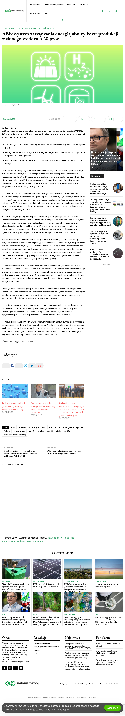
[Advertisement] (106, 281)
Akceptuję (112, 707)
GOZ (4, 614)
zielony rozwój (45, 431)
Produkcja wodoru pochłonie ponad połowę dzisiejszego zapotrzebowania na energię (14, 406)
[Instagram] (10, 668)
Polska (7, 431)
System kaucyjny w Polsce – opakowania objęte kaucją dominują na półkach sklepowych (100, 221)
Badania (6, 581)
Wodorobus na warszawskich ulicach (108, 644)
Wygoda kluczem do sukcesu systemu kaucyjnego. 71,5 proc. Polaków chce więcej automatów (15, 587)
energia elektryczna (73, 427)
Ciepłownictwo (71, 581)
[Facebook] (102, 11)
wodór (32, 431)
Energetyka (8, 28)
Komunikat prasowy (28, 28)
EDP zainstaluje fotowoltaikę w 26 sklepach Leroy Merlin (46, 585)
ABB (13, 427)
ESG (35, 614)
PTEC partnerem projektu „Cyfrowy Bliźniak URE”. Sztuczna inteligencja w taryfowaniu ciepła (76, 587)
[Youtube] (21, 668)
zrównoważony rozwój (15, 435)
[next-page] (117, 133)
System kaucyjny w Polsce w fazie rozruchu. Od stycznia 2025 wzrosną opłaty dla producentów (108, 621)
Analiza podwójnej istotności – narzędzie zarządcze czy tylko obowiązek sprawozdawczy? (100, 189)
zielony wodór (63, 431)
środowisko (19, 431)
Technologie (48, 28)
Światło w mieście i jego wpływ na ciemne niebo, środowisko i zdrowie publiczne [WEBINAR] (20, 453)
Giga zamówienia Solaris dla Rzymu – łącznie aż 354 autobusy (107, 653)
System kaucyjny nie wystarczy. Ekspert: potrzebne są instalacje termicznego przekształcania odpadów (77, 621)
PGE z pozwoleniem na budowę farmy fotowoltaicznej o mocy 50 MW (64, 452)
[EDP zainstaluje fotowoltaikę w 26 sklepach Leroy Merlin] (47, 569)
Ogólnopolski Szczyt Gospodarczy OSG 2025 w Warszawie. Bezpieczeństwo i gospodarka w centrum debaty (100, 206)
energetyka (54, 427)
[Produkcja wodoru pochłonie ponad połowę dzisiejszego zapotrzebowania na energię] (15, 391)
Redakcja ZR (9, 119)
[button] (62, 20)
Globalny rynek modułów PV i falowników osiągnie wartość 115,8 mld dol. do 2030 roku (100, 254)
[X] (116, 11)
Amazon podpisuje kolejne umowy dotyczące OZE (107, 585)
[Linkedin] (109, 11)
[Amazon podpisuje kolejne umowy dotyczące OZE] (109, 569)
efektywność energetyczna (32, 427)
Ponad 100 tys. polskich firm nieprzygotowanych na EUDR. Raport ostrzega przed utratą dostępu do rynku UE (47, 621)
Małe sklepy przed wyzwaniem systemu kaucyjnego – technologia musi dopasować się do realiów (99, 237)
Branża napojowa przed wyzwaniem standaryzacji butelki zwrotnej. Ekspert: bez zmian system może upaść (106, 158)
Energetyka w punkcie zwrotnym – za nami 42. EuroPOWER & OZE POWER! (78, 645)
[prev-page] (112, 133)
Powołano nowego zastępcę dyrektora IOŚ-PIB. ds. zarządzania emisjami (108, 662)
